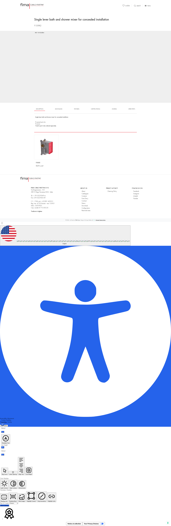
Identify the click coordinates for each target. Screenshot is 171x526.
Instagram (136, 193)
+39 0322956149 (39, 198)
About (83, 191)
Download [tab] (58, 109)
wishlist (127, 6)
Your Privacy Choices (91, 524)
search (139, 6)
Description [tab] (39, 109)
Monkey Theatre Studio (100, 220)
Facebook (136, 191)
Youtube (135, 198)
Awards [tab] (114, 109)
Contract (84, 201)
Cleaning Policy (112, 191)
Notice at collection (74, 524)
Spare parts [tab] (131, 109)
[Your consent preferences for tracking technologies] (168, 523)
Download (85, 205)
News (83, 203)
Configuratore (86, 208)
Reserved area (86, 210)
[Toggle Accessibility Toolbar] (2, 223)
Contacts (84, 196)
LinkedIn (135, 196)
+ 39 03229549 (38, 195)
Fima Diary (85, 198)
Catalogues (85, 193)
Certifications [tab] (95, 109)
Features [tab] (76, 109)
